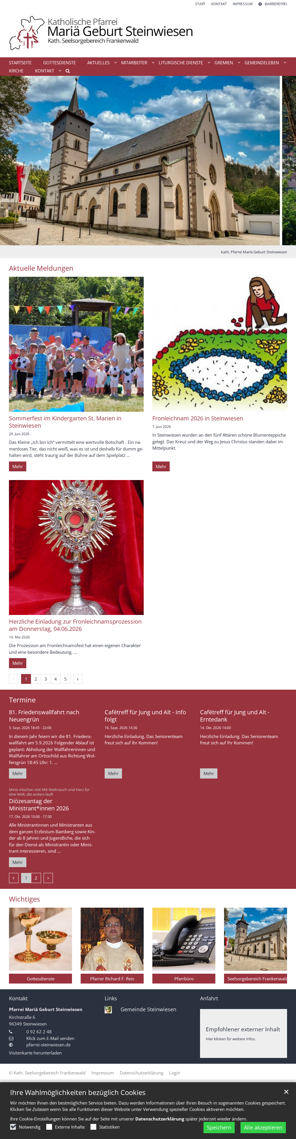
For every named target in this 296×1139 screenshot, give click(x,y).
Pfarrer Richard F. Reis (112, 978)
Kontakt (18, 998)
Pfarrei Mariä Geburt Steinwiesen (45, 1009)
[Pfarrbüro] (183, 939)
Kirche (16, 71)
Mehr (17, 466)
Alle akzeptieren (263, 1127)
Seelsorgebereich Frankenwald (257, 978)
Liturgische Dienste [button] (181, 62)
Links (111, 998)
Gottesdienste (59, 62)
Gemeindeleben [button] (262, 62)
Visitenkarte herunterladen (35, 1053)
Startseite (20, 62)
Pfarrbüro (184, 978)
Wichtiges (24, 899)
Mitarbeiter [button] (134, 62)
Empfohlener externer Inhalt (243, 1029)
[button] (66, 72)
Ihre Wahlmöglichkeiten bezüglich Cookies (77, 1092)
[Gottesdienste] (40, 939)
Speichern (219, 1127)
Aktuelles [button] (98, 62)
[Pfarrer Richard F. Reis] (112, 939)
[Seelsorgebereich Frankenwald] (255, 939)
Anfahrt (209, 998)
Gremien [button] (223, 62)
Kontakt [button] (44, 71)
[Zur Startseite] (148, 32)
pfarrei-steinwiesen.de (48, 1045)
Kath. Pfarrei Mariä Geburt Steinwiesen (254, 251)
